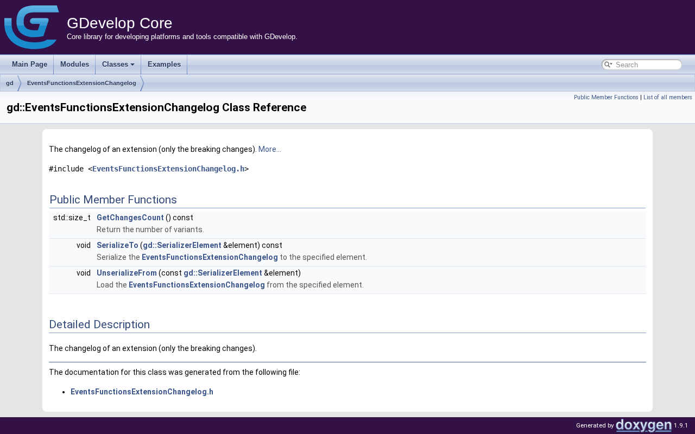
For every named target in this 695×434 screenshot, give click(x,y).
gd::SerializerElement (182, 245)
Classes (115, 64)
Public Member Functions (606, 97)
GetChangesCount (130, 217)
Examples (164, 64)
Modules (74, 64)
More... (269, 149)
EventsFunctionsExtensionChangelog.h (168, 168)
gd (10, 83)
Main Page (29, 64)
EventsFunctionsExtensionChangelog (81, 83)
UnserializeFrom (127, 273)
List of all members (667, 97)
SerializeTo (117, 245)
